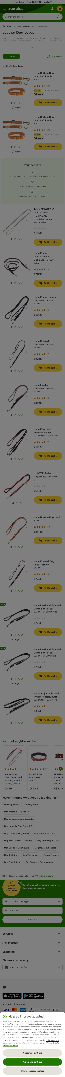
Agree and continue (32, 1061)
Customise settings (32, 1052)
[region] (32, 1044)
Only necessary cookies (32, 1070)
